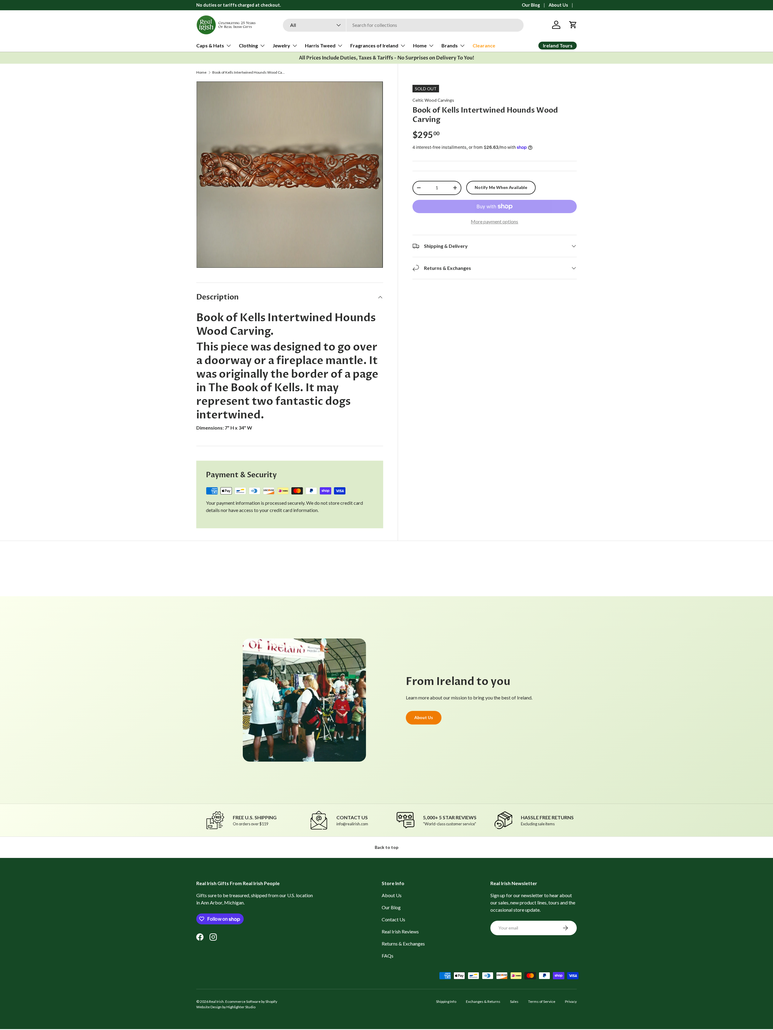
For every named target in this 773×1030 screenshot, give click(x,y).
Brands (449, 45)
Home (420, 45)
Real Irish (216, 1001)
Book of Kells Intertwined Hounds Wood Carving (248, 72)
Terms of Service (541, 1001)
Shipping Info (446, 1001)
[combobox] (403, 24)
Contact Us (393, 919)
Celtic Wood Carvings (433, 100)
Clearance (484, 45)
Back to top (386, 847)
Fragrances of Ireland (374, 45)
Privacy (571, 1001)
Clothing (248, 45)
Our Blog (531, 5)
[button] (573, 24)
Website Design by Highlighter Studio (225, 1007)
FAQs (387, 955)
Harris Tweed (320, 45)
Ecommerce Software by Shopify (251, 1001)
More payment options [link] (494, 221)
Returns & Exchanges (403, 943)
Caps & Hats (210, 45)
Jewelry (281, 45)
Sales (514, 1001)
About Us (558, 5)
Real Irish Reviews (400, 931)
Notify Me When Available (501, 187)
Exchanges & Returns (483, 1001)
